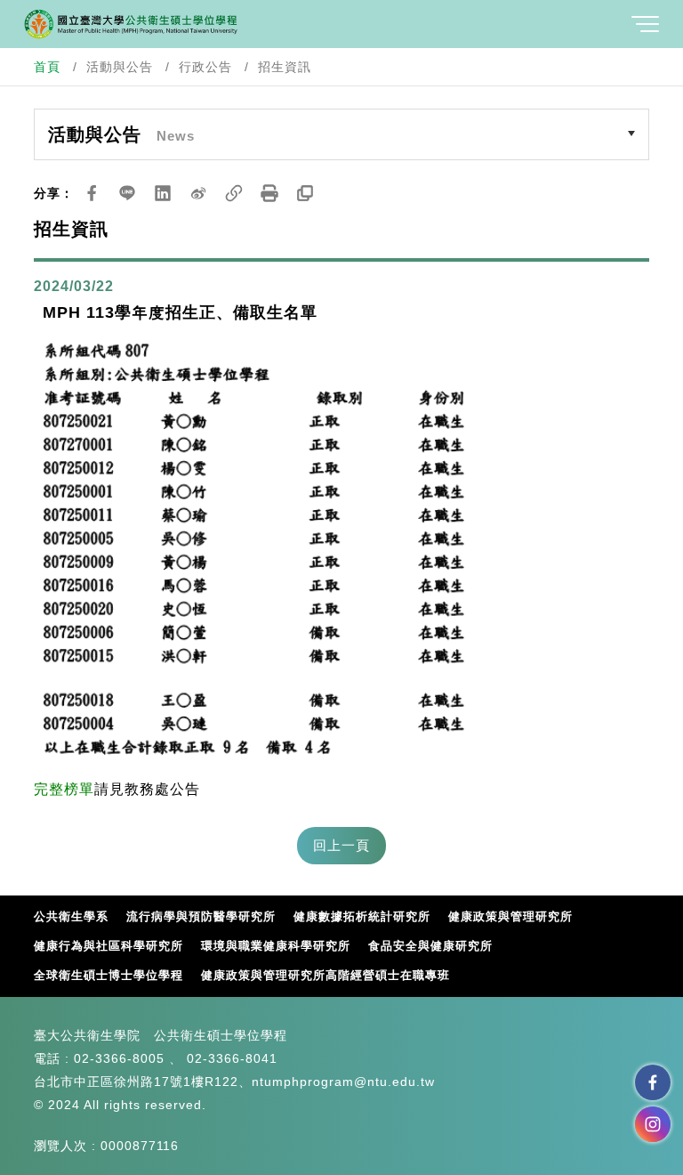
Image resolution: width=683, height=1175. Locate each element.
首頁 (47, 67)
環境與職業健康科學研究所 (275, 945)
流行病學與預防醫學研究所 (201, 916)
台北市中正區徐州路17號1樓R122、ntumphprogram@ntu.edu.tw (234, 1081)
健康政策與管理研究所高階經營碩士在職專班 (325, 975)
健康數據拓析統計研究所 (361, 916)
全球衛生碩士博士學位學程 (108, 975)
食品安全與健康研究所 (430, 945)
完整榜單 (64, 789)
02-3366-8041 (232, 1058)
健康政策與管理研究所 (510, 916)
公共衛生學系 (71, 916)
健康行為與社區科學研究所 (108, 945)
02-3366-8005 (119, 1058)
